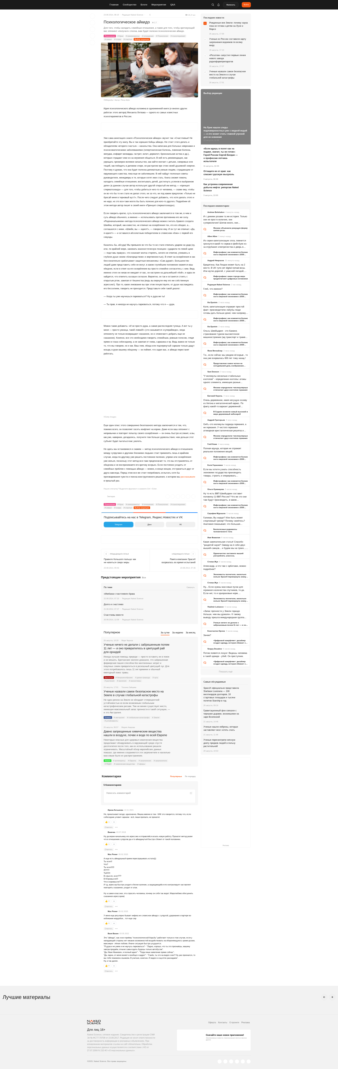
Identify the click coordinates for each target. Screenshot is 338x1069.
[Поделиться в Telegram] (92, 36)
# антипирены (119, 761)
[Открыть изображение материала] (149, 70)
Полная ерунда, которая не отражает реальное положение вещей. (222, 450)
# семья (108, 39)
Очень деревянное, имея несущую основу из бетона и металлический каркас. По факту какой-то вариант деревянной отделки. (225, 403)
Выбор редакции (142, 39)
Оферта (212, 1022)
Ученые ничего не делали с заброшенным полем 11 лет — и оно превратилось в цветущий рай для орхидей (136, 648)
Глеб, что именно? (212, 289)
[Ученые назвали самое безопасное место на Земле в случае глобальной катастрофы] (184, 701)
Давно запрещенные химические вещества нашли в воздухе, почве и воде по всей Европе (135, 733)
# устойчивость (111, 721)
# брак (120, 36)
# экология (121, 681)
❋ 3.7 (154, 23)
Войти (246, 5)
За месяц (190, 632)
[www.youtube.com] (231, 1061)
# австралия (119, 717)
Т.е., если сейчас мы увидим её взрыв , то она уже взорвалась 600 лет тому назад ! (225, 356)
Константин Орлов (216, 631)
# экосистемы (135, 681)
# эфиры (141, 764)
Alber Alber (212, 236)
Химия (107, 761)
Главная (114, 4)
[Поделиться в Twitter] (92, 29)
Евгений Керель (214, 396)
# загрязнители (160, 761)
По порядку (190, 776)
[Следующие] (332, 997)
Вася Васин (113, 933)
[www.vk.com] (225, 1061)
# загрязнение (145, 761)
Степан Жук (212, 562)
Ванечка (111, 832)
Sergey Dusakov (214, 649)
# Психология (162, 36)
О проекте (234, 1022)
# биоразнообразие (124, 677)
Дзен (149, 524)
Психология (110, 36)
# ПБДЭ (108, 764)
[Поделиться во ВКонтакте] (92, 42)
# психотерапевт (178, 36)
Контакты (222, 1022)
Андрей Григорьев (216, 420)
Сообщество (129, 4)
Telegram (118, 524)
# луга (155, 677)
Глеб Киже (212, 444)
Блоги (144, 4)
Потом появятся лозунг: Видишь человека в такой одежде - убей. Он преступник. (225, 654)
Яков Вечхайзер (214, 351)
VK (180, 524)
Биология (109, 677)
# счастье (128, 39)
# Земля (155, 717)
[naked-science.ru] (248, 1061)
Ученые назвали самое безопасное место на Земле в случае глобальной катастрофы (134, 693)
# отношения (147, 36)
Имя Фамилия (213, 537)
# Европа (132, 761)
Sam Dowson (213, 372)
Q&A (172, 4)
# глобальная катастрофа (138, 717)
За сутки (165, 632)
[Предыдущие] (324, 997)
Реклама (245, 1022)
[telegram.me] (243, 1061)
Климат (108, 717)
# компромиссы (132, 36)
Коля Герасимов (215, 465)
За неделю (177, 632)
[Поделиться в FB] (92, 22)
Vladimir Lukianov (215, 607)
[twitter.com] (219, 1061)
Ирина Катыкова (115, 810)
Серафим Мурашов (216, 513)
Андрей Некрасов (215, 260)
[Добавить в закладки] (92, 16)
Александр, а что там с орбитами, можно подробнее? (224, 567)
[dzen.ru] (237, 1061)
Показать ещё (226, 672)
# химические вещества (124, 764)
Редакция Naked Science (132, 15)
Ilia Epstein (212, 302)
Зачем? (207, 635)
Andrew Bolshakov (215, 212)
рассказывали (188, 477)
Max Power (113, 854)
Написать (230, 5)
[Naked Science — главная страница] (98, 5)
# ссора (117, 39)
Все (144, 577)
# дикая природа (142, 677)
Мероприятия (158, 4)
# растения (109, 681)
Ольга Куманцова (215, 489)
